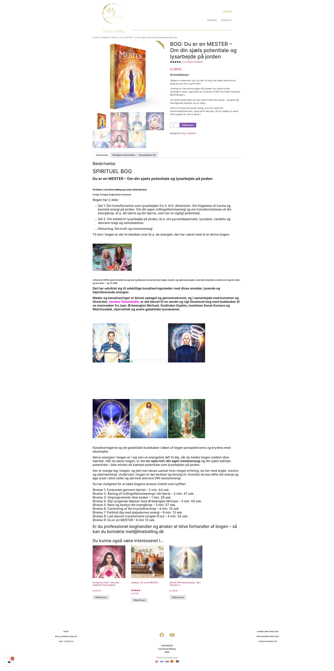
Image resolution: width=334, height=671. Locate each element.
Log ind (227, 11)
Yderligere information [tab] (123, 155)
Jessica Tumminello (124, 302)
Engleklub (105, 37)
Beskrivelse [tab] (102, 155)
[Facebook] (161, 635)
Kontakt (226, 20)
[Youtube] (172, 635)
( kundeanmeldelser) (192, 61)
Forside (212, 20)
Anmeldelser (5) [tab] (147, 155)
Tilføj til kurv (188, 125)
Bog (183, 133)
